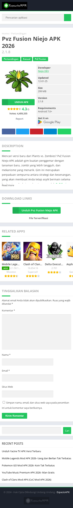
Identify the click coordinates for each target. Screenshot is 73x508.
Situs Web (7, 386)
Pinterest (36, 131)
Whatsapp (64, 131)
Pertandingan (18, 33)
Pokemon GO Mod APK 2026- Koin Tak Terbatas (28, 465)
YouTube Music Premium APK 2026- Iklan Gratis (28, 472)
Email (6, 370)
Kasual (26, 59)
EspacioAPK (63, 492)
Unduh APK (21, 102)
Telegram (50, 131)
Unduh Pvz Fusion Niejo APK (40, 210)
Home (5, 33)
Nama (6, 354)
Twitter (22, 131)
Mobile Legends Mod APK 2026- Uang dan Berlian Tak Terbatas (36, 458)
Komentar (8, 310)
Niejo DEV (43, 71)
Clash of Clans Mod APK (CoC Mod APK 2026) (26, 479)
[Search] (67, 17)
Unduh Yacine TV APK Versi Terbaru (21, 451)
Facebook (8, 131)
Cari (67, 430)
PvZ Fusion (40, 59)
